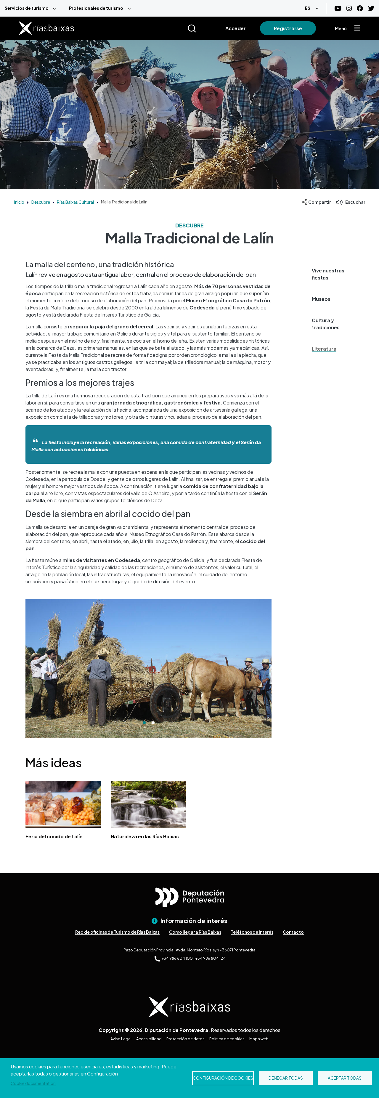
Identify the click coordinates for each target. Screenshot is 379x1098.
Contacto (293, 932)
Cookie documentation (33, 1083)
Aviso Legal (120, 1038)
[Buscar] (199, 28)
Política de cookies (227, 1038)
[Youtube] (337, 8)
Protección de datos (185, 1038)
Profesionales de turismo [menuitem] (96, 8)
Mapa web (259, 1038)
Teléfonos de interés (252, 932)
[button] (329, 274)
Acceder (235, 28)
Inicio (19, 202)
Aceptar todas (345, 1078)
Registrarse (288, 28)
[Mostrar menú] (357, 28)
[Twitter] (371, 8)
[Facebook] (360, 8)
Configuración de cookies (223, 1078)
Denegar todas (286, 1078)
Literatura (324, 349)
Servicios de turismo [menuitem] (27, 8)
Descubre (40, 202)
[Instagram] (349, 8)
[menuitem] (32, 8)
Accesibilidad (149, 1038)
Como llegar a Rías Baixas (195, 932)
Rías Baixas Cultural (75, 202)
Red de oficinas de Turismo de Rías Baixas (117, 932)
